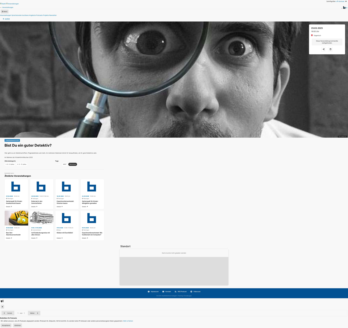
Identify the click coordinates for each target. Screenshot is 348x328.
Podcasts (39, 15)
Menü (5, 11)
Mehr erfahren (128, 321)
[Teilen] (323, 49)
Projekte (46, 15)
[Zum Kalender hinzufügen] (330, 49)
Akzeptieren (6, 325)
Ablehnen (17, 325)
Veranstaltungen (5, 15)
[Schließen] (2, 307)
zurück (7, 19)
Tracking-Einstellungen (185, 296)
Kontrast (342, 1)
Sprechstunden (17, 15)
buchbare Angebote (29, 15)
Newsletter (53, 15)
